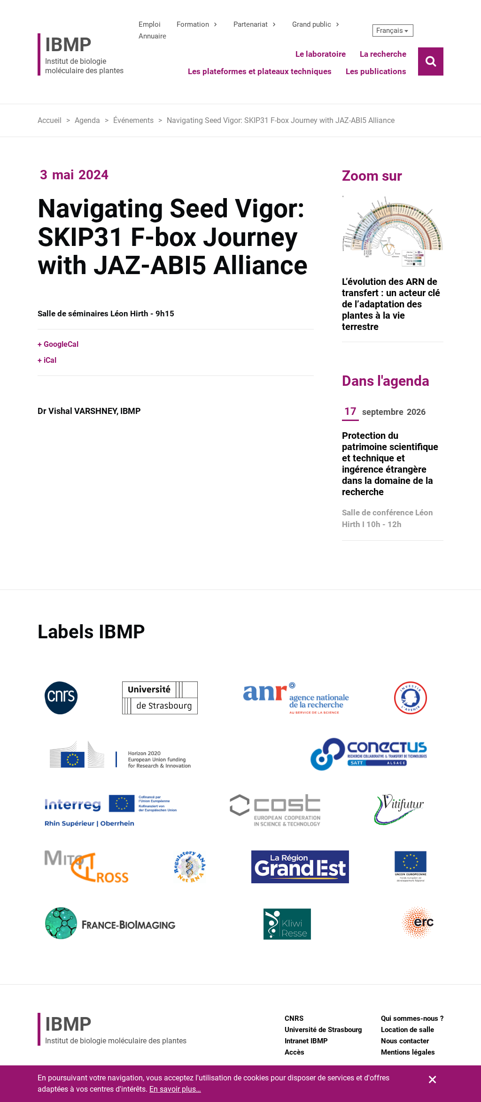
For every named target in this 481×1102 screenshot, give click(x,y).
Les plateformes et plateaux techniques (260, 71)
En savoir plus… (175, 1089)
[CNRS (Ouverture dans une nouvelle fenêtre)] (61, 697)
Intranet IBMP (306, 1041)
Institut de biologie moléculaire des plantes (84, 54)
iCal (50, 360)
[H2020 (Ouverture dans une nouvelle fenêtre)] (119, 753)
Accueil (50, 120)
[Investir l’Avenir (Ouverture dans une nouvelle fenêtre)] (410, 697)
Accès (294, 1052)
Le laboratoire (320, 54)
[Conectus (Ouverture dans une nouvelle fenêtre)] (368, 753)
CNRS (294, 1018)
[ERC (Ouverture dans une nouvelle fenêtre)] (418, 922)
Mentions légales (408, 1052)
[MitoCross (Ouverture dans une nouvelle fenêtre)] (86, 866)
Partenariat (250, 24)
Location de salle (407, 1029)
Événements (133, 120)
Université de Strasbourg (323, 1029)
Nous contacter (405, 1041)
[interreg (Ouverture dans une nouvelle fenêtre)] (111, 809)
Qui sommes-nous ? (412, 1018)
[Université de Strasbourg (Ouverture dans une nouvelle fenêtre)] (160, 697)
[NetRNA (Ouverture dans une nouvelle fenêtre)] (189, 866)
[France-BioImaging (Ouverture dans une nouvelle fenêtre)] (110, 922)
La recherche (383, 54)
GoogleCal (61, 344)
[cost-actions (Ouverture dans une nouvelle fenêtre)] (275, 809)
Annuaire (152, 36)
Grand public (311, 24)
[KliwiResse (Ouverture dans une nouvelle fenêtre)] (287, 922)
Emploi (150, 24)
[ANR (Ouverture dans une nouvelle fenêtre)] (295, 697)
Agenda (87, 120)
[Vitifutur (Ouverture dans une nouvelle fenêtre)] (400, 809)
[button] (393, 30)
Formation (193, 24)
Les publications (376, 71)
